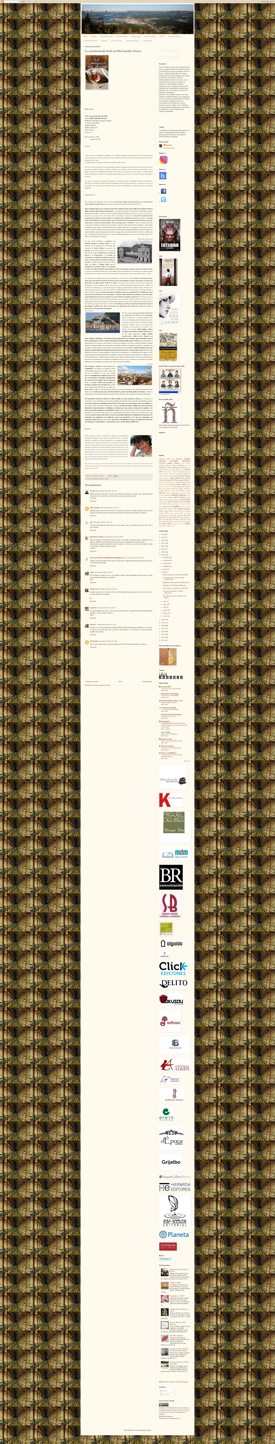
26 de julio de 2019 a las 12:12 (109, 508)
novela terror (162, 504)
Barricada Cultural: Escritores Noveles (179, 1270)
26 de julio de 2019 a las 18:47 (113, 537)
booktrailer (162, 467)
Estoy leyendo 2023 (168, 480)
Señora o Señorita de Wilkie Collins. (172, 741)
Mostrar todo (187, 761)
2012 (163, 637)
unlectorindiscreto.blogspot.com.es (169, 1418)
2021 (163, 549)
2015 (163, 628)
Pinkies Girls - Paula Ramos (169, 734)
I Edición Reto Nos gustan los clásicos (179, 1310)
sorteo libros (167, 523)
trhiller (160, 526)
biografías (180, 465)
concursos (181, 469)
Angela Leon (94, 589)
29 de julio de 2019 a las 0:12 (103, 572)
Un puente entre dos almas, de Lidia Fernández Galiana (171, 755)
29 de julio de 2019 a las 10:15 (105, 608)
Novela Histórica (122, 36)
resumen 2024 (163, 509)
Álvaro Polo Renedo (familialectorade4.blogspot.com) (107, 558)
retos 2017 (176, 517)
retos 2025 (175, 521)
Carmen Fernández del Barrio (176, 467)
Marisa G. (93, 624)
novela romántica (184, 502)
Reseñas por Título (106, 36)
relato (160, 506)
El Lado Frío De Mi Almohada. (171, 714)
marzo (165, 610)
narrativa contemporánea (172, 493)
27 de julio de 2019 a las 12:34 (134, 558)
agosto (165, 569)
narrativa (101, 479)
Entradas (164, 1391)
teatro (179, 524)
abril (164, 607)
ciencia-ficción (171, 469)
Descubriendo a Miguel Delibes (172, 472)
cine (177, 469)
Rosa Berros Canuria (97, 537)
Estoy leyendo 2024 (181, 480)
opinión (169, 504)
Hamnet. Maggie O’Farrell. (169, 702)
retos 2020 (165, 519)
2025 (163, 537)
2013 (163, 634)
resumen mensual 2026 (176, 513)
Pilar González (95, 507)
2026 (163, 534)
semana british (182, 521)
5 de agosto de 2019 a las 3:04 (108, 641)
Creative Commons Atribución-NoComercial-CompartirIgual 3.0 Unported (174, 1412)
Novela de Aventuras (90, 40)
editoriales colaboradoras (169, 474)
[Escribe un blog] (111, 476)
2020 (163, 552)
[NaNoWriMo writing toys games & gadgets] (174, 392)
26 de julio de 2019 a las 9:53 (108, 491)
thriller (187, 523)
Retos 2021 (172, 519)
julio (164, 572)
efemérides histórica (182, 474)
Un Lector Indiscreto (106, 10)
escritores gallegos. (164, 478)
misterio (182, 491)
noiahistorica (167, 495)
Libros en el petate (167, 746)
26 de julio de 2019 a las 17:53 (102, 522)
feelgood (184, 482)
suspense (175, 524)
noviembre (166, 560)
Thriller (161, 36)
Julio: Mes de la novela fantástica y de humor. (174, 597)
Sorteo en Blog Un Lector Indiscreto (178, 1323)
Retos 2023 (162, 521)
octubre (165, 563)
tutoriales (165, 526)
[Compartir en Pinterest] (117, 476)
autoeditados (162, 463)
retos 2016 (170, 517)
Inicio (85, 36)
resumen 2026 (172, 509)
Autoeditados (147, 40)
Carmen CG (94, 491)
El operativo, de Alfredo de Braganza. (174, 585)
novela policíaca (173, 502)
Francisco (169, 145)
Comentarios (166, 1394)
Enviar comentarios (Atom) (101, 685)
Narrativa (104, 40)
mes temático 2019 (168, 489)
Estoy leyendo (175, 478)
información (166, 484)
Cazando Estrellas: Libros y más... (172, 700)
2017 (163, 623)
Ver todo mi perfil (168, 148)
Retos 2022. (186, 519)
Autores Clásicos (117, 40)
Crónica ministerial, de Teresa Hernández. (175, 575)
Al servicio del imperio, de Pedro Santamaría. (173, 592)
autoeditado (95, 479)
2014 (163, 631)
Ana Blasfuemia (177, 459)
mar (91, 522)
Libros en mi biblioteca (168, 753)
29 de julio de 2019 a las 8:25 (108, 589)
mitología (187, 491)
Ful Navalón (94, 641)
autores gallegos (185, 463)
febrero (165, 613)
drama (160, 474)
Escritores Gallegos (132, 40)
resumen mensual (183, 508)
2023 (163, 543)
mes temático (177, 486)
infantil (161, 484)
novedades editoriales (178, 495)
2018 (163, 620)
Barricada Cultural (170, 465)
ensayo (170, 476)
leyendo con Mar (166, 739)
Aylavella (93, 608)
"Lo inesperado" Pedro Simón (169, 709)
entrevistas (175, 476)
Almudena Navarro (165, 459)
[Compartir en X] (113, 476)
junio (165, 601)
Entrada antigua (147, 681)
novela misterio (177, 499)
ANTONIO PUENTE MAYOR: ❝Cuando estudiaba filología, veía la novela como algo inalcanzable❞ (174, 725)
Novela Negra (136, 36)
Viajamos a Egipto (175, 1283)
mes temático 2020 (181, 489)
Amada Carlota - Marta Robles (170, 695)
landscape (172, 484)
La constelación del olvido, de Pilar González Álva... (173, 578)
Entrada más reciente (91, 681)
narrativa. (181, 493)
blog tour (187, 465)
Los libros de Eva (168, 486)
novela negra (185, 499)
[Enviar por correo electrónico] (109, 476)
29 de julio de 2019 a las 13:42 (106, 624)
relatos (165, 506)
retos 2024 (169, 521)
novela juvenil (169, 500)
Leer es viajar (165, 732)
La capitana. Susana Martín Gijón (171, 748)
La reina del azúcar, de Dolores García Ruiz (179, 1363)
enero (165, 616)
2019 (163, 555)
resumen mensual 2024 (179, 511)
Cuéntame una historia (168, 707)
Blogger (148, 1430)
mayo (165, 604)
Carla (92, 572)
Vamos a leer (170, 526)
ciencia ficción (163, 469)
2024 (163, 540)
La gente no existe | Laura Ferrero (171, 688)
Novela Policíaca (150, 36)
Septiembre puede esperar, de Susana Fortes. (176, 582)
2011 (163, 640)
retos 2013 (180, 515)
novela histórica (179, 497)
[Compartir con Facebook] (115, 476)
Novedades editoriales (176, 1335)
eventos (178, 482)
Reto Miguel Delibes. (171, 515)
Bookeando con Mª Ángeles (170, 694)
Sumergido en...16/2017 (177, 1296)
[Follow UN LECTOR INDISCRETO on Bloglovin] (165, 1260)
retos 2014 (187, 515)
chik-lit (188, 467)
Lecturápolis (165, 721)
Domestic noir (186, 472)
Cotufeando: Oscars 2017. (168, 716)
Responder (93, 501)
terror (182, 524)
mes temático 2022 (173, 491)
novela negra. (163, 502)
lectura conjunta (181, 484)
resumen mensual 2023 (165, 511)
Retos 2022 (179, 519)
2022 (163, 546)
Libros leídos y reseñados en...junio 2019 (175, 588)
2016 (163, 625)
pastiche (173, 504)
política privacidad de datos (183, 504)
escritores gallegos (184, 476)
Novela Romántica (174, 36)
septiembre (166, 566)
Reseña (169, 507)
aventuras (161, 465)
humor (188, 482)
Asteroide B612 (166, 687)
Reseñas (93, 36)
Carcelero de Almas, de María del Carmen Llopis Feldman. (179, 1350)
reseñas (106, 479)
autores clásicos (173, 463)
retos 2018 (184, 517)
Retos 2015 (162, 517)
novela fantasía (168, 497)
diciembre (166, 557)
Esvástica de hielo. (171, 482)
